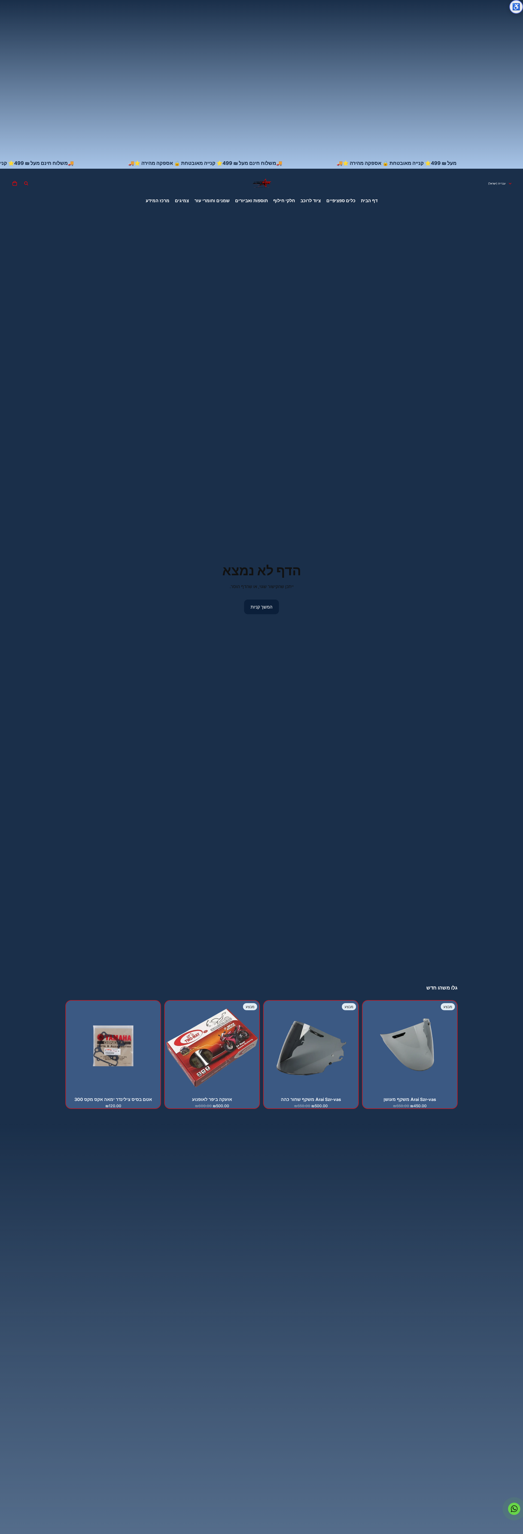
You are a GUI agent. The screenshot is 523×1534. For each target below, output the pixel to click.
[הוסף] (449, 1087)
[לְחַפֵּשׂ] (26, 183)
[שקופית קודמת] (251, 1048)
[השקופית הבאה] (173, 1048)
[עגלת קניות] (15, 183)
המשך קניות (261, 607)
